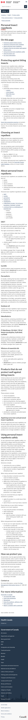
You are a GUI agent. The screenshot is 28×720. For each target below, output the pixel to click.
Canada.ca (3, 15)
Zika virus (8, 95)
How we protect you (9, 53)
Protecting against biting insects (13, 42)
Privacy (2, 717)
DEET (5, 194)
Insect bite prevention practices (9, 122)
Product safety (16, 15)
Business (3, 653)
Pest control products (7, 18)
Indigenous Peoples (6, 690)
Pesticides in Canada (6, 594)
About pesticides (6, 20)
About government (5, 639)
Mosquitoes (7, 600)
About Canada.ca (5, 711)
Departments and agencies (7, 636)
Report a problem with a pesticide (13, 605)
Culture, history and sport (7, 671)
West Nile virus (10, 94)
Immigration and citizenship (8, 647)
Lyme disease (10, 92)
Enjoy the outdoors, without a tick (13, 602)
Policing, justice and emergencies (9, 674)
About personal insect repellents (13, 46)
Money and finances (6, 684)
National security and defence (8, 668)
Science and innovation (6, 687)
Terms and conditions (6, 714)
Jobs (2, 644)
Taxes (2, 662)
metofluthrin (7, 201)
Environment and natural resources (10, 665)
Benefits (3, 656)
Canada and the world (6, 681)
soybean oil (7, 199)
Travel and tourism (5, 650)
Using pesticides (18, 18)
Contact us (3, 623)
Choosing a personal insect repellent (14, 44)
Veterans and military (6, 693)
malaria (8, 90)
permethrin (7, 198)
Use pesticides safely (9, 596)
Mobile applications (6, 707)
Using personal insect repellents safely (14, 52)
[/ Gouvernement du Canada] (10, 2)
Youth (2, 696)
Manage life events (5, 699)
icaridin (6, 196)
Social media (4, 704)
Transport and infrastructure (8, 677)
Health (9, 15)
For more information (9, 55)
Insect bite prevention (10, 598)
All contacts (4, 633)
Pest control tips (8, 603)
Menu (4, 11)
